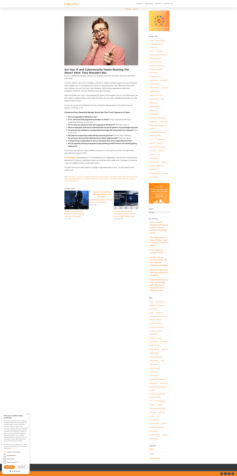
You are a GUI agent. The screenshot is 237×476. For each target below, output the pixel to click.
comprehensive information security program (96, 177)
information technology (128, 179)
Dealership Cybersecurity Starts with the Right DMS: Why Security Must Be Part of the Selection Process (159, 284)
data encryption (155, 106)
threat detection (155, 173)
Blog (151, 449)
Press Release (155, 458)
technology (76, 181)
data (162, 99)
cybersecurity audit (156, 95)
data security (154, 114)
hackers (152, 143)
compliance (79, 177)
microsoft (153, 150)
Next (135, 9)
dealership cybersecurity (76, 179)
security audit (68, 181)
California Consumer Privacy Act (156, 45)
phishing (161, 150)
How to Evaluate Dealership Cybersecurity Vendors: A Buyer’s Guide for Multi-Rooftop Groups (125, 214)
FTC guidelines (160, 139)
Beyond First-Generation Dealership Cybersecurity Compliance (159, 272)
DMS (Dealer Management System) (158, 127)
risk (158, 154)
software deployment (157, 166)
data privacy (154, 110)
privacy (152, 154)
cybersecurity (130, 177)
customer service (155, 76)
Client (152, 453)
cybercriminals (155, 84)
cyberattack (164, 80)
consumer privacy (156, 62)
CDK (151, 51)
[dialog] (16, 443)
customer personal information (156, 71)
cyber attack (154, 80)
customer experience (156, 65)
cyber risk (164, 88)
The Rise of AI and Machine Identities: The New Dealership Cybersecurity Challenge (74, 214)
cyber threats (122, 177)
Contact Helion (70, 157)
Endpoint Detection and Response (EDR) (109, 179)
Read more (15, 448)
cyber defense (114, 177)
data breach (153, 103)
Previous (128, 9)
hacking (160, 143)
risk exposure (154, 158)
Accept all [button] (9, 467)
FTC (151, 139)
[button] (172, 3)
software (164, 162)
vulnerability (154, 177)
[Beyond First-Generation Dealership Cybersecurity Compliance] (101, 192)
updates (165, 173)
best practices (72, 177)
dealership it (87, 179)
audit (151, 40)
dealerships (94, 179)
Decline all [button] (22, 467)
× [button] (27, 414)
